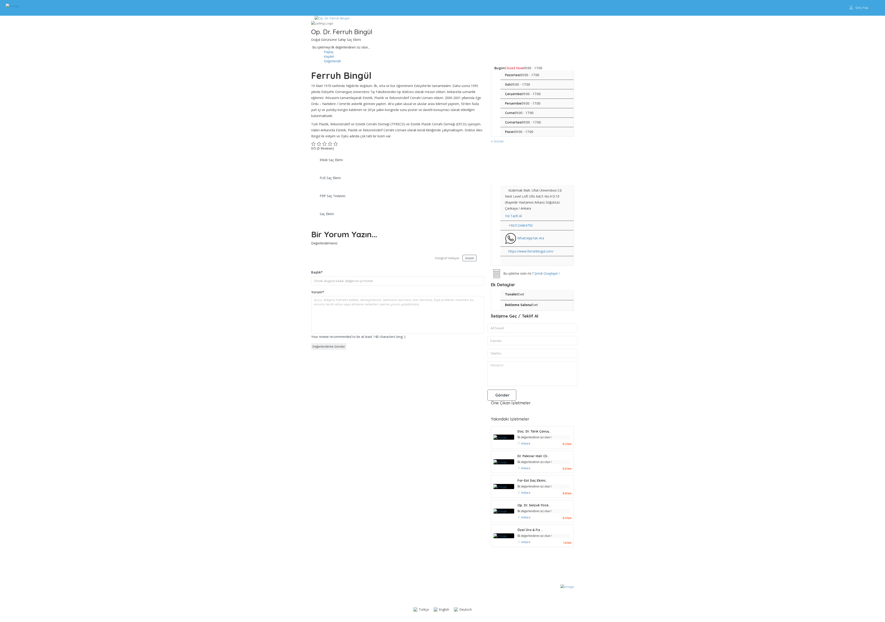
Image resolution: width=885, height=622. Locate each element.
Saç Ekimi (327, 214)
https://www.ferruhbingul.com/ (531, 251)
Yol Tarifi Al (513, 216)
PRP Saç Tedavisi (332, 196)
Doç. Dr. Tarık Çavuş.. (534, 431)
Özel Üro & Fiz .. (530, 530)
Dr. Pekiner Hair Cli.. (533, 456)
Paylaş (328, 52)
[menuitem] (421, 609)
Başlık (317, 272)
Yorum (317, 292)
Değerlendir (332, 61)
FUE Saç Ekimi (330, 178)
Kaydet (328, 56)
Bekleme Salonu (518, 305)
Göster (498, 141)
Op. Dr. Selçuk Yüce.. (533, 505)
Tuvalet (511, 294)
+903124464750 (520, 225)
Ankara (525, 443)
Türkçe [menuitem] (424, 609)
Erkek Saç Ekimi (331, 160)
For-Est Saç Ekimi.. (532, 480)
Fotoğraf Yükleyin (447, 258)
